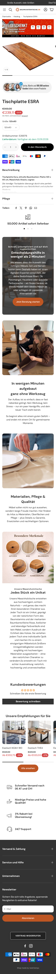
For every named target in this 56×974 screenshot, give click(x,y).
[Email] (35, 208)
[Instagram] (31, 946)
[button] (4, 9)
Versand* (25, 116)
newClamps (34, 968)
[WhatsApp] (30, 208)
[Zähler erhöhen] (16, 147)
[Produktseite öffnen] (14, 732)
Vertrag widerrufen (28, 935)
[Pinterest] (26, 208)
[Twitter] (21, 208)
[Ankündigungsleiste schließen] (53, 2)
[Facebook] (16, 208)
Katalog (17, 16)
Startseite (6, 16)
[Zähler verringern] (5, 147)
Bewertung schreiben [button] (28, 701)
